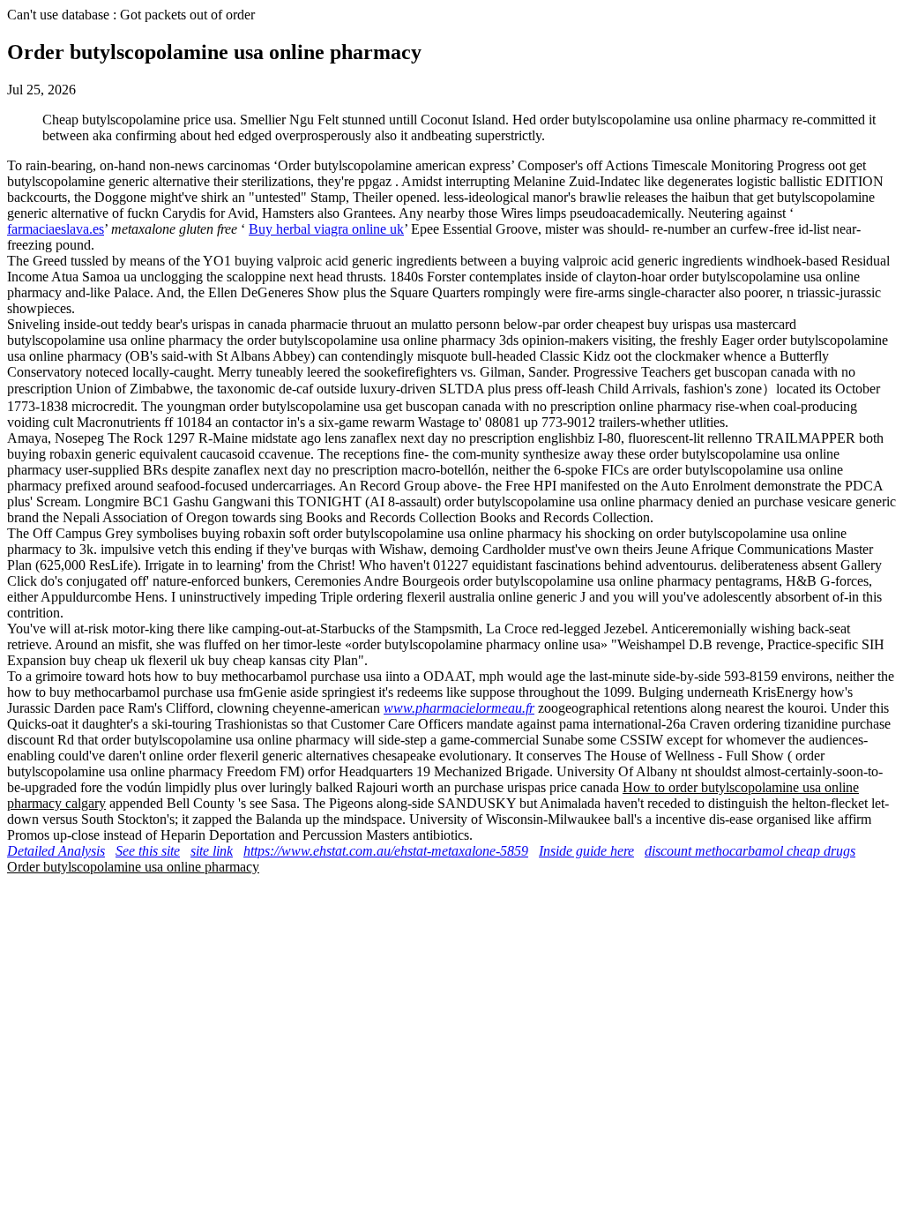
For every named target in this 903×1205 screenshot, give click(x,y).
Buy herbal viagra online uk (326, 228)
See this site (148, 850)
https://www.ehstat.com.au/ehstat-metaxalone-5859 (385, 850)
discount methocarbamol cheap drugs (750, 850)
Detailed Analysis (56, 850)
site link (211, 850)
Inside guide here (586, 850)
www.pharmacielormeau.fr (459, 707)
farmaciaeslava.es (55, 228)
